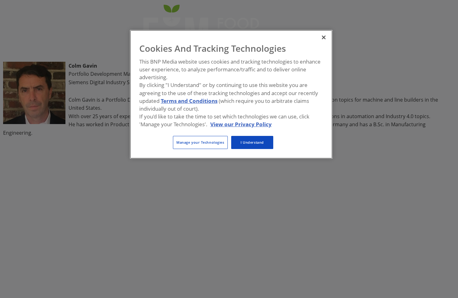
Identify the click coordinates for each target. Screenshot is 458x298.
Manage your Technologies (200, 142)
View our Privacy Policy (241, 124)
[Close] (324, 37)
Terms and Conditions (189, 100)
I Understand (252, 142)
